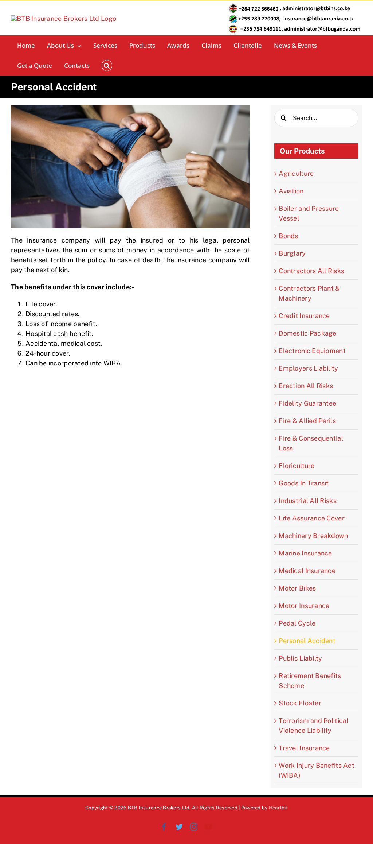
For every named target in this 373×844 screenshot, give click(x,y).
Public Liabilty (300, 658)
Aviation (291, 191)
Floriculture (296, 465)
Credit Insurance (304, 316)
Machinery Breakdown (313, 535)
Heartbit (278, 807)
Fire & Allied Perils (307, 421)
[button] (106, 65)
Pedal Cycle (297, 623)
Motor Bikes (297, 588)
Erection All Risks (306, 386)
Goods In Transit (304, 483)
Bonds (288, 236)
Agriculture (296, 173)
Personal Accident (307, 640)
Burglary (292, 253)
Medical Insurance (307, 570)
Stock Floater (300, 703)
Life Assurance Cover (311, 518)
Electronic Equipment (312, 351)
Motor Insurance (304, 605)
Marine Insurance (305, 553)
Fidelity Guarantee (307, 403)
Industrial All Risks (307, 500)
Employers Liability (308, 368)
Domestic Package (307, 333)
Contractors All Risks (311, 271)
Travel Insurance (304, 748)
